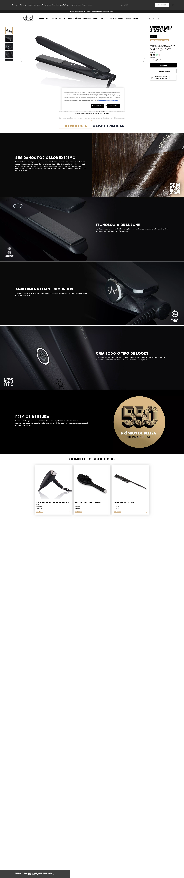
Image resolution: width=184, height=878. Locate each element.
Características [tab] (108, 126)
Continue (162, 5)
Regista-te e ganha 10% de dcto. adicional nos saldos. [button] (33, 874)
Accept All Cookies (97, 105)
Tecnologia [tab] (75, 126)
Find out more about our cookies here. (108, 100)
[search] (145, 18)
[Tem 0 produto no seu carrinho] (158, 18)
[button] (151, 55)
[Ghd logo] (28, 18)
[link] (92, 11)
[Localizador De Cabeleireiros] (154, 18)
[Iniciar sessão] (149, 18)
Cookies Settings (113, 105)
